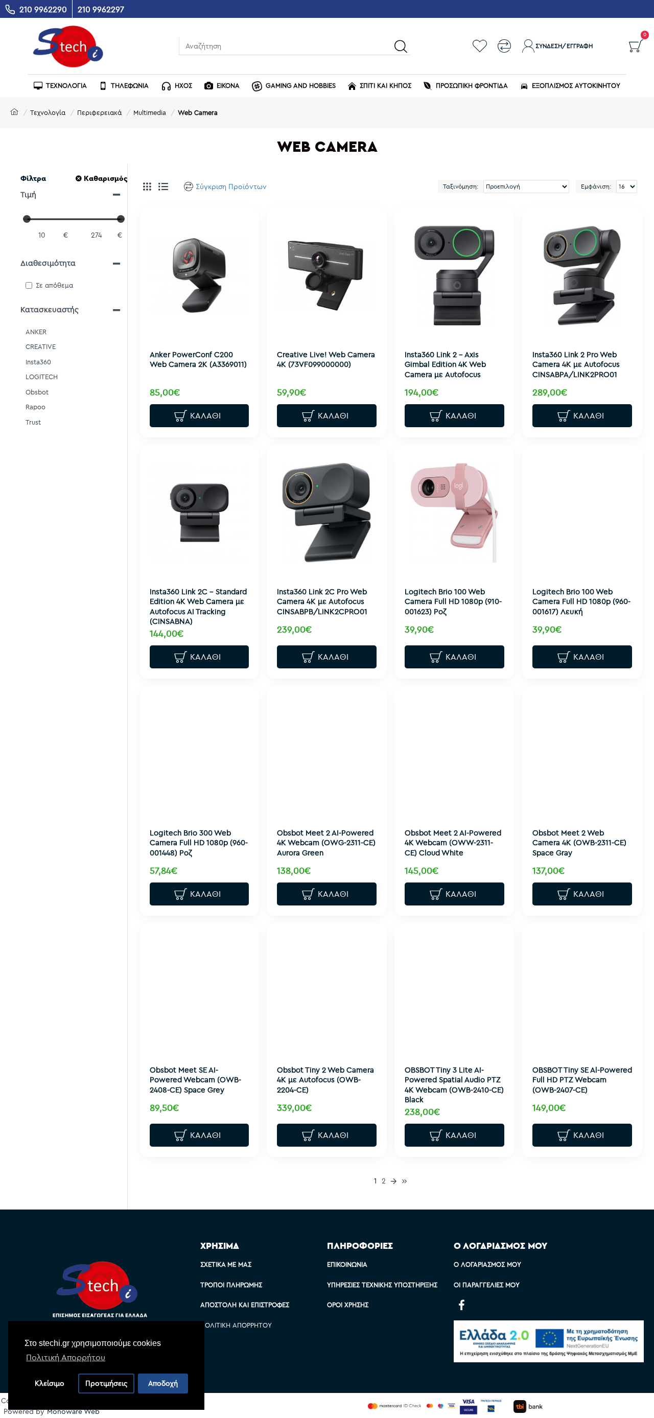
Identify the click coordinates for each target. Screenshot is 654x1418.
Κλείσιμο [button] (49, 1383)
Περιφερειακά (99, 112)
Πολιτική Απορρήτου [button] (65, 1357)
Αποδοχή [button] (163, 1383)
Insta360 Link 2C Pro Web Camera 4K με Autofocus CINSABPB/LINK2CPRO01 (322, 601)
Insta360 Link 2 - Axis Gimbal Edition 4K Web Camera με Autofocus (445, 364)
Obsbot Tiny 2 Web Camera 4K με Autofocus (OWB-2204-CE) (325, 1080)
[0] (636, 46)
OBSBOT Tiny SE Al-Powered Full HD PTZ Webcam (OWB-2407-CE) (582, 1080)
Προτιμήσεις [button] (106, 1383)
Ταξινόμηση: (460, 186)
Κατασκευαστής (49, 309)
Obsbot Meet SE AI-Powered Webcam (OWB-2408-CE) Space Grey (195, 1080)
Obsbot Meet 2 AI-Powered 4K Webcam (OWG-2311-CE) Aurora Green (326, 842)
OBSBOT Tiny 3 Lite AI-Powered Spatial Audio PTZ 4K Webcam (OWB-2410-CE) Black (454, 1085)
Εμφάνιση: (596, 186)
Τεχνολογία (47, 112)
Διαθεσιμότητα (48, 263)
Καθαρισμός (105, 178)
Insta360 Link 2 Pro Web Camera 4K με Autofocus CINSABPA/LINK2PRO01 (576, 364)
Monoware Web (73, 1411)
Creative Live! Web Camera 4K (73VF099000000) (326, 359)
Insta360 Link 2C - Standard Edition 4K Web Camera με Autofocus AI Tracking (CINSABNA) (198, 606)
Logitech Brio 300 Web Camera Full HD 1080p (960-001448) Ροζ (199, 842)
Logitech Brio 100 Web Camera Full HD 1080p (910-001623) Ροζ (453, 601)
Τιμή (28, 194)
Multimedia (149, 112)
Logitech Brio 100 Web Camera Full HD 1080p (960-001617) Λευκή (581, 601)
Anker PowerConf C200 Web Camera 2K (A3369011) (198, 359)
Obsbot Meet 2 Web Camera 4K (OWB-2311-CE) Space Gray (579, 842)
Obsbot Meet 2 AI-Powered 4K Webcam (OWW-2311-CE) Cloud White (453, 842)
